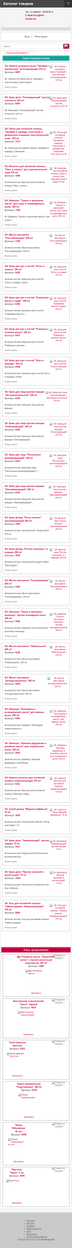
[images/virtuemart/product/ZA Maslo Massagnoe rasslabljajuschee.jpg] (58, 245)
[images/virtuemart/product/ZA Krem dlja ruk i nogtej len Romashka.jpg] (58, 339)
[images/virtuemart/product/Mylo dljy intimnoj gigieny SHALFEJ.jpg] (58, 76)
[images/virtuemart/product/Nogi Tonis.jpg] (58, 108)
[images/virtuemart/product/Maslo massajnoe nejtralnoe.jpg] (58, 657)
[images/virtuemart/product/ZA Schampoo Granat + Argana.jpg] (58, 212)
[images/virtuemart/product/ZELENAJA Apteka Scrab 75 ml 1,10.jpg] (58, 820)
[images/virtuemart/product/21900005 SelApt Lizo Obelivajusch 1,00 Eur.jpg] (58, 434)
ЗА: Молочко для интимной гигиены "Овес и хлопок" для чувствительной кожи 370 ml (26, 169)
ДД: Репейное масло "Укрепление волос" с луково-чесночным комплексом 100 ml (36, 959)
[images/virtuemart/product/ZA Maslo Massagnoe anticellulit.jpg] (57, 688)
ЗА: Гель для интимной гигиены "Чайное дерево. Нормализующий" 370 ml (24, 906)
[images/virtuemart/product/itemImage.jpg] (58, 308)
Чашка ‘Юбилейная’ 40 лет (18, 1128)
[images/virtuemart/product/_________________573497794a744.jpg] (58, 559)
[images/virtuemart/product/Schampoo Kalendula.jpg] (58, 721)
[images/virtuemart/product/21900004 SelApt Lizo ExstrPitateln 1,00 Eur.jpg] (56, 402)
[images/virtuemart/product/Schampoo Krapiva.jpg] (58, 755)
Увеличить (36, 993)
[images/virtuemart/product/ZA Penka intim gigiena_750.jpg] (58, 142)
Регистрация (41, 36)
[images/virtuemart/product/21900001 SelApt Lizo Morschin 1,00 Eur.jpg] (58, 497)
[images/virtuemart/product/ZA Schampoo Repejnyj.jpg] (58, 624)
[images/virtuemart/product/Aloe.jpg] (58, 371)
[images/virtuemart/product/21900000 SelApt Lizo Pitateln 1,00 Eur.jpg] (58, 465)
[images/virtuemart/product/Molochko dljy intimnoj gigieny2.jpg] (58, 788)
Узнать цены (11, 87)
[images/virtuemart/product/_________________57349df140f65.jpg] (58, 882)
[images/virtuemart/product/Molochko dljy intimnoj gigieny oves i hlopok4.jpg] (58, 178)
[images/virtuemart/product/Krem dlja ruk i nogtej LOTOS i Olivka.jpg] (58, 277)
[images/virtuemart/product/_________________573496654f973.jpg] (58, 528)
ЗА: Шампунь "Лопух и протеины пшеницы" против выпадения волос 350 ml (25, 614)
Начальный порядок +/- (18, 53)
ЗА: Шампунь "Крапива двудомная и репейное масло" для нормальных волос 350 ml (25, 746)
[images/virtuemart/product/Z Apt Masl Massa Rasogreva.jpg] (58, 591)
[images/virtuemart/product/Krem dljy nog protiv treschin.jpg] (58, 851)
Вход (27, 36)
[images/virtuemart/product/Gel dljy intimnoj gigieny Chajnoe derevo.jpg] (58, 915)
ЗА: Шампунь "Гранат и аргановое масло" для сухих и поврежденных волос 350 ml (24, 203)
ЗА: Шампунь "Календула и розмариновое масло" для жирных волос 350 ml (24, 712)
